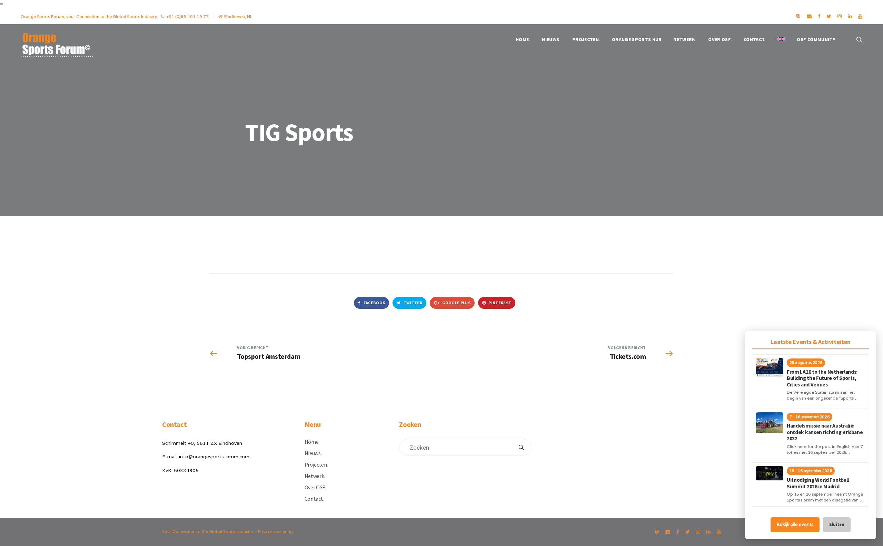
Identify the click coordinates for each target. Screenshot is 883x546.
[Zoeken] (521, 447)
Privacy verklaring (275, 531)
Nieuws (551, 39)
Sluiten (836, 524)
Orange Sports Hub (637, 39)
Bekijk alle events (795, 524)
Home (523, 39)
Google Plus (455, 302)
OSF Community (816, 39)
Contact (755, 39)
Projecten (586, 39)
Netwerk (685, 39)
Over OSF (720, 39)
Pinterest (499, 302)
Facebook (374, 302)
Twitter (412, 302)
